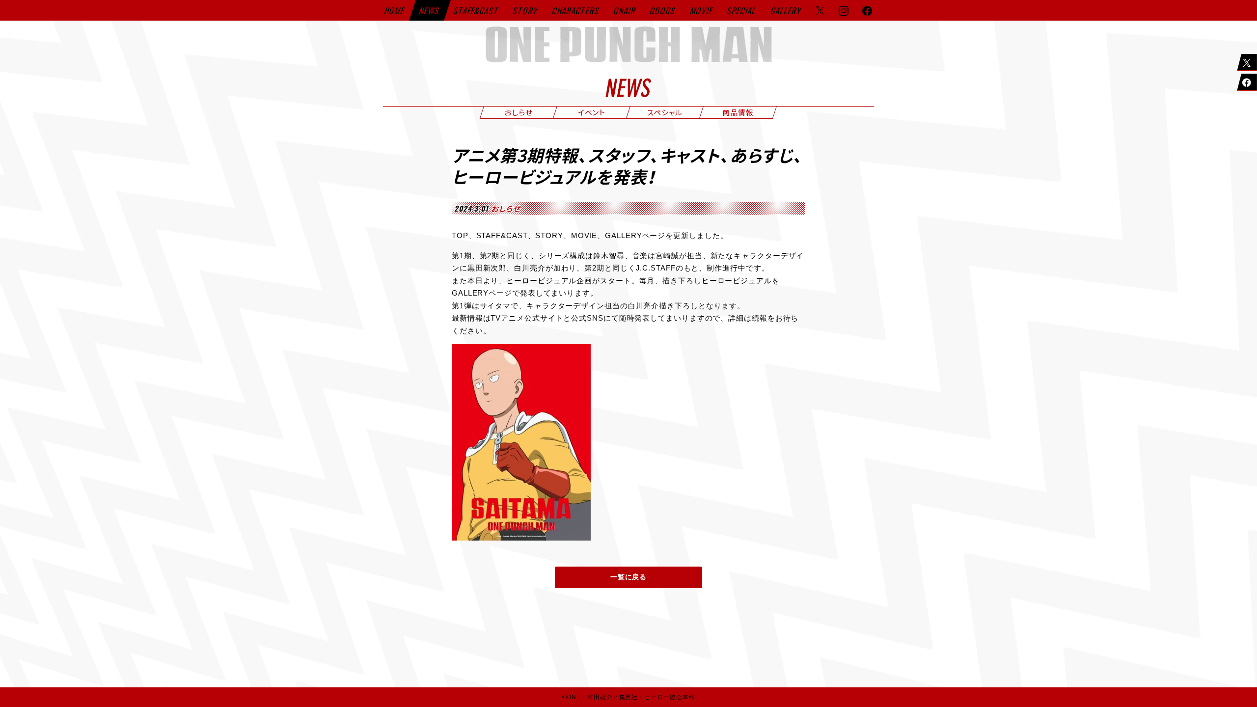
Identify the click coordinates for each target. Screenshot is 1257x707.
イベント (592, 112)
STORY (526, 10)
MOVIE (702, 10)
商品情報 (738, 112)
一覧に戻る (628, 577)
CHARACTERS (576, 10)
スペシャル (665, 112)
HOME (395, 10)
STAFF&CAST (476, 10)
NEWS (430, 10)
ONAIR (625, 10)
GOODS (663, 10)
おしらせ (518, 112)
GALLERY (786, 10)
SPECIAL (742, 10)
